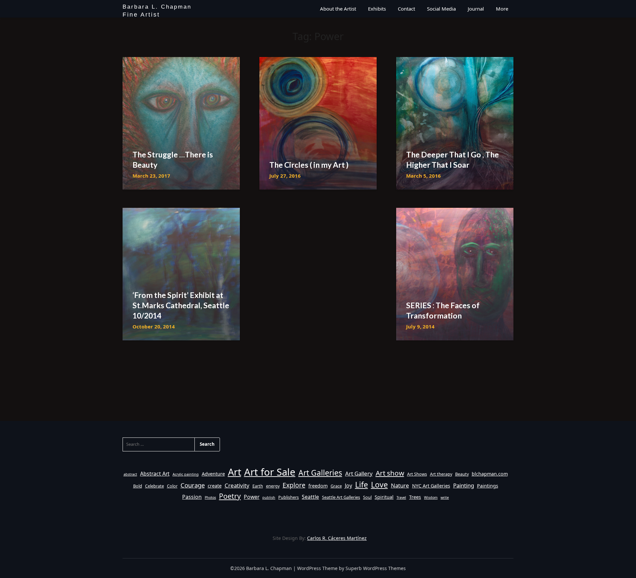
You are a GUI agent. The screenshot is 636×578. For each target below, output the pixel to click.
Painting (463, 485)
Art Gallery (359, 473)
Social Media (441, 8)
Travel (401, 497)
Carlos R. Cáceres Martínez (337, 538)
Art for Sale (269, 472)
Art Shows (417, 474)
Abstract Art (155, 473)
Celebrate (154, 486)
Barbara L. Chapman (157, 7)
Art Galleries (320, 473)
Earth (257, 486)
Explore (294, 485)
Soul (367, 497)
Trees (415, 497)
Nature (400, 485)
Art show (390, 473)
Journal (476, 8)
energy (273, 486)
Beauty (462, 474)
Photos (210, 497)
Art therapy (441, 474)
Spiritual (384, 497)
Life (361, 485)
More (502, 8)
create (215, 486)
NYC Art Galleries (431, 486)
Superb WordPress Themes (375, 568)
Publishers (288, 497)
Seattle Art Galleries (341, 497)
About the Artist (338, 8)
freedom (318, 486)
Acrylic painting (186, 474)
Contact (406, 8)
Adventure (213, 474)
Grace (336, 486)
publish (268, 497)
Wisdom (431, 497)
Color (172, 486)
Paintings (487, 486)
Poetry (230, 496)
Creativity (237, 485)
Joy (348, 485)
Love (379, 485)
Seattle (310, 496)
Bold (137, 486)
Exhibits (377, 8)
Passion (192, 496)
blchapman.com (490, 474)
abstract (130, 474)
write (445, 497)
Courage (193, 485)
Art (234, 471)
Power (251, 496)
